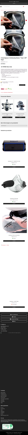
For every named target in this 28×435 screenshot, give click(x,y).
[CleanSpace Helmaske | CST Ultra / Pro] (7, 105)
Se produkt (7, 117)
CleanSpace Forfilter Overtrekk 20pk (14, 235)
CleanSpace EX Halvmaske (14, 198)
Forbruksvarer (6, 92)
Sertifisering (3, 408)
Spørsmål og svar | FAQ (4, 415)
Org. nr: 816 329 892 (4, 331)
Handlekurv (2, 412)
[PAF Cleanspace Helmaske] (20, 105)
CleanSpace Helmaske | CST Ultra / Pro (7, 114)
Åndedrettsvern (10, 92)
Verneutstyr (3, 401)
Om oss (2, 407)
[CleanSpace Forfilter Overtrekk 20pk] (14, 220)
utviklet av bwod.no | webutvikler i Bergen (14, 433)
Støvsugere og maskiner (5, 398)
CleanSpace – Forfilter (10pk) (14, 301)
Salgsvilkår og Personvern (18, 432)
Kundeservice (11, 1)
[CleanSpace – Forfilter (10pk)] (14, 272)
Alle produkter (3, 392)
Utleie (2, 402)
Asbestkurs (2, 411)
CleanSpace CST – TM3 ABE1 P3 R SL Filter (14, 161)
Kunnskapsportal (17, 1)
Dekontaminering (3, 396)
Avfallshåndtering (3, 394)
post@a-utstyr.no (4, 328)
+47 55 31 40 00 (3, 329)
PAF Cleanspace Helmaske (20, 113)
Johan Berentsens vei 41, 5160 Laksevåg (5, 327)
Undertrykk (2, 400)
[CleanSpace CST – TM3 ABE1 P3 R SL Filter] (14, 146)
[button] (1, 20)
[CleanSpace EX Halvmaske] (14, 183)
